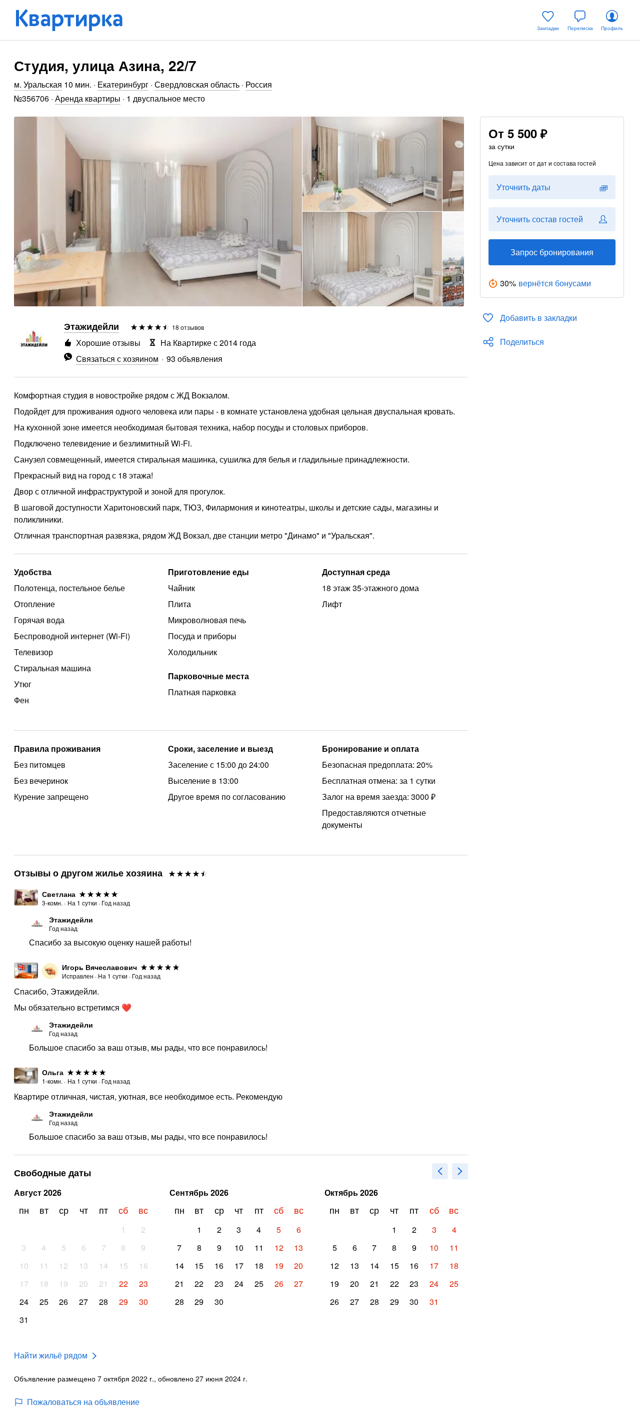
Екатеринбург (123, 84)
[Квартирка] (76, 20)
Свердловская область (197, 84)
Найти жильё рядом (51, 1355)
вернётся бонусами (554, 283)
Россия (259, 84)
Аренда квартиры (87, 98)
